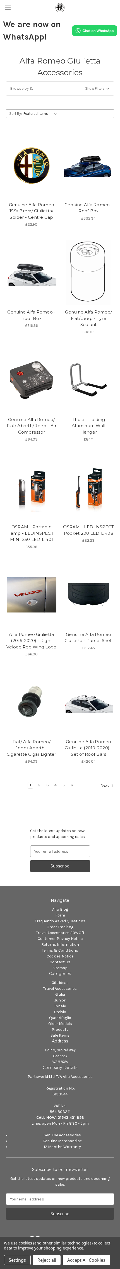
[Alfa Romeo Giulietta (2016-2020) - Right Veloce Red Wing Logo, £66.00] (31, 595)
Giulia (60, 994)
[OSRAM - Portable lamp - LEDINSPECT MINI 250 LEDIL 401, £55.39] (31, 487)
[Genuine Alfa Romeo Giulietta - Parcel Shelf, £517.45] (89, 595)
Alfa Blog (60, 909)
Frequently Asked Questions (60, 921)
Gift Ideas (60, 982)
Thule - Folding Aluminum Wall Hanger (88, 426)
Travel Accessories (60, 988)
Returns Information (60, 944)
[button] (60, 88)
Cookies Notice (60, 956)
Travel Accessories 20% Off (60, 932)
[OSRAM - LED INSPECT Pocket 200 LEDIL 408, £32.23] (89, 487)
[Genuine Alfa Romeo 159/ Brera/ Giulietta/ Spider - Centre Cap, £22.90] (31, 165)
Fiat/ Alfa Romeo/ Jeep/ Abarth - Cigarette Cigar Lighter (31, 748)
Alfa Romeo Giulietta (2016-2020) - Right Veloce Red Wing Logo (31, 641)
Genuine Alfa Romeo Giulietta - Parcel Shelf (88, 637)
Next (105, 785)
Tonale (60, 1006)
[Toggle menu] (7, 7)
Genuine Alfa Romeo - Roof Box (88, 208)
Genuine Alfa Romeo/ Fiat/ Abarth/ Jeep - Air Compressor (31, 426)
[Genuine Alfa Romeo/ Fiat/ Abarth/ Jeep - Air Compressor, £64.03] (31, 380)
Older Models (60, 1023)
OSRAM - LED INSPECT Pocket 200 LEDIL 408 (88, 530)
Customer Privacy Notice (60, 938)
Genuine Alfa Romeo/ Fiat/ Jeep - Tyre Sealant (88, 318)
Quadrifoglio (60, 1017)
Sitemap (60, 968)
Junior (60, 1000)
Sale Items (60, 1035)
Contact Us (60, 962)
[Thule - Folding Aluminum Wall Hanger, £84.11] (89, 380)
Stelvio (60, 1012)
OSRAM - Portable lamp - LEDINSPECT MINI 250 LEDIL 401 (31, 533)
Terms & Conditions (60, 950)
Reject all (46, 1260)
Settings (17, 1260)
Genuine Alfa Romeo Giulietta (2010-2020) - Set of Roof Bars (88, 748)
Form (60, 915)
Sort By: (15, 113)
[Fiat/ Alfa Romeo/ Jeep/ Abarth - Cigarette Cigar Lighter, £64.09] (31, 702)
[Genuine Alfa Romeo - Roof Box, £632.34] (89, 165)
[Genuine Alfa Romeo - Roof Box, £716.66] (31, 272)
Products (60, 1029)
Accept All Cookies (86, 1260)
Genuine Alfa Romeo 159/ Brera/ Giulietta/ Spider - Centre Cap (31, 211)
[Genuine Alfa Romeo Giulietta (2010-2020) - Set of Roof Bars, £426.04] (89, 702)
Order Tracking (60, 927)
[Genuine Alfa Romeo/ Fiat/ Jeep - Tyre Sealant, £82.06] (89, 272)
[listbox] (41, 114)
